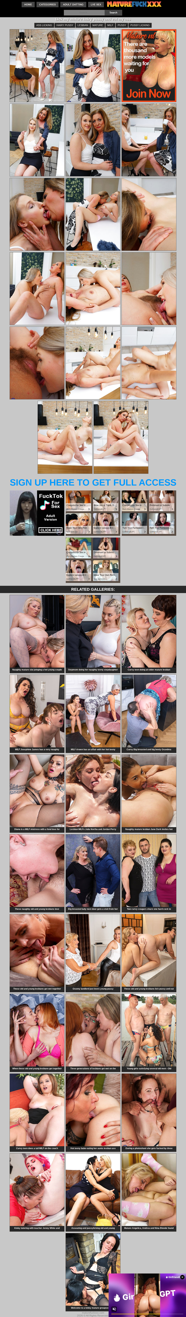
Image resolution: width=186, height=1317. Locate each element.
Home (28, 4)
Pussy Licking (140, 25)
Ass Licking (44, 25)
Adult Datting (73, 4)
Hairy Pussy (64, 25)
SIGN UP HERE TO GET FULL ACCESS (93, 482)
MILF (110, 25)
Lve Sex (96, 4)
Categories (47, 4)
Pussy (122, 25)
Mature (97, 25)
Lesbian (83, 25)
